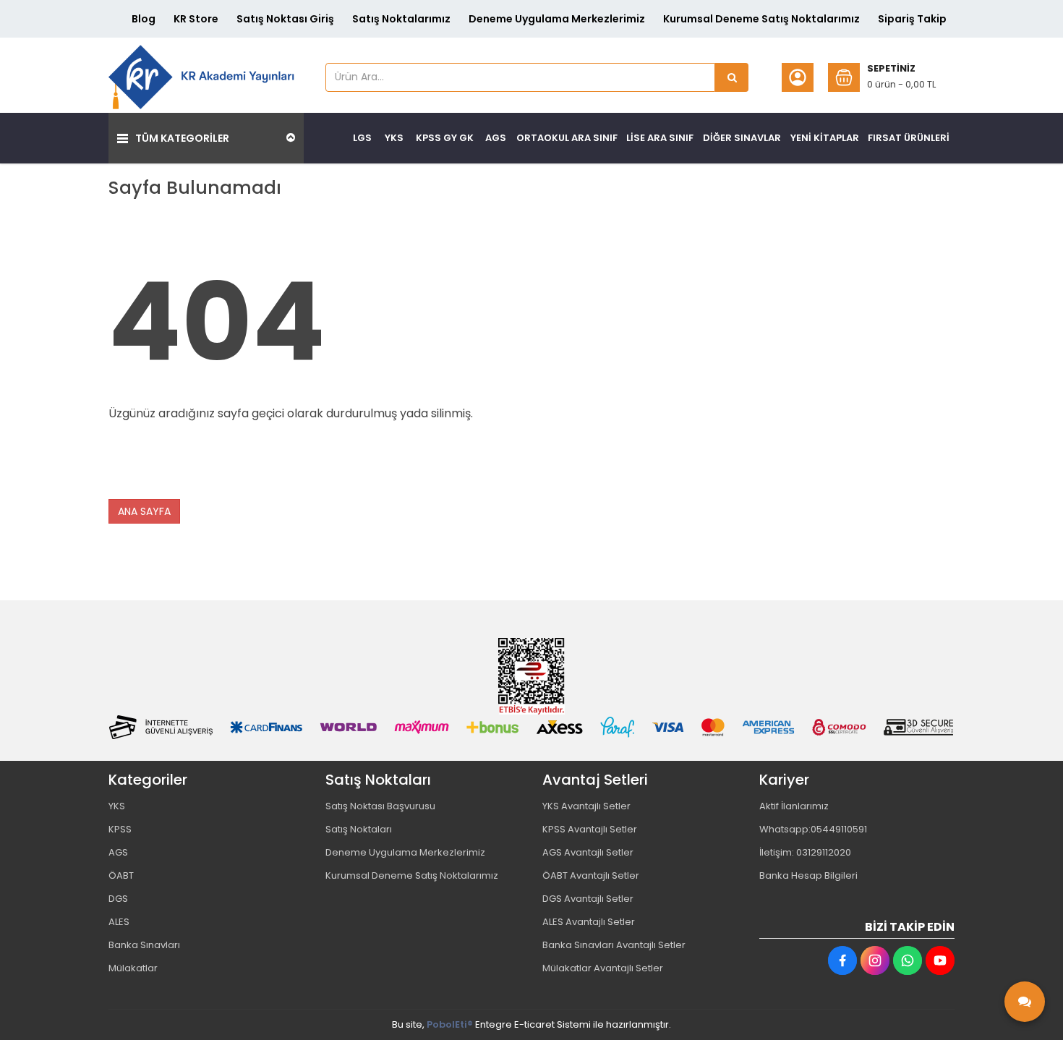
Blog (143, 19)
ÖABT (121, 875)
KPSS (120, 829)
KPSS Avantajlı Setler (589, 829)
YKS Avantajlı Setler (586, 806)
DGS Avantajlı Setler (587, 898)
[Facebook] (842, 960)
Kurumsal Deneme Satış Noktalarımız (761, 19)
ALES (118, 922)
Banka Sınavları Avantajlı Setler (614, 945)
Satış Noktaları (358, 829)
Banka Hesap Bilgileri (808, 875)
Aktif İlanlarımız (794, 806)
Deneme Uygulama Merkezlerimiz (557, 19)
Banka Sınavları (144, 945)
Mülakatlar (133, 968)
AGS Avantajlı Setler (587, 852)
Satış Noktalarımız (401, 19)
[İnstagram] (875, 960)
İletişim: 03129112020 (805, 852)
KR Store (196, 19)
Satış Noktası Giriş (285, 19)
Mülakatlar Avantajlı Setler (602, 968)
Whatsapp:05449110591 (813, 829)
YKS (116, 806)
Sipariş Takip (912, 19)
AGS (118, 852)
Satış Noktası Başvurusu (380, 806)
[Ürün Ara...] (731, 77)
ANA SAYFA (144, 511)
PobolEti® (450, 1024)
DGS (118, 898)
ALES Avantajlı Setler (588, 922)
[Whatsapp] (907, 960)
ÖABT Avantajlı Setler (590, 875)
